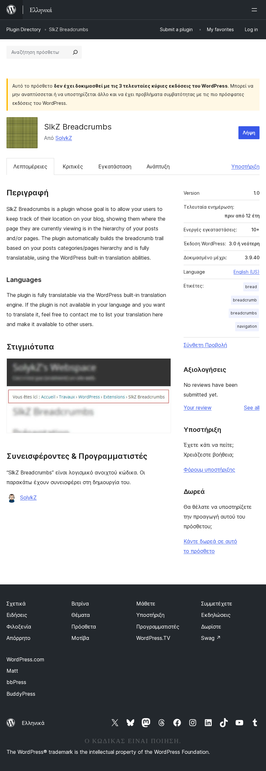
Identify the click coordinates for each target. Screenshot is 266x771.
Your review (198, 407)
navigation (247, 326)
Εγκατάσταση (114, 166)
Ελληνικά (33, 723)
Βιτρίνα (80, 603)
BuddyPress (20, 694)
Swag (211, 638)
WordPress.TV (153, 638)
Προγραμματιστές (157, 626)
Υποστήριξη (245, 166)
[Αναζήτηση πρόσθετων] (75, 52)
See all (252, 407)
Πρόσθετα (83, 626)
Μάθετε (145, 603)
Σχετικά (16, 603)
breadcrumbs (244, 313)
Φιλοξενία (18, 626)
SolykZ (63, 138)
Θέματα (80, 615)
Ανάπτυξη (158, 166)
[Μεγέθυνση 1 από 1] (162, 367)
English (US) (247, 272)
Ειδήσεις (16, 615)
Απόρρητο (18, 638)
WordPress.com (25, 659)
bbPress (16, 682)
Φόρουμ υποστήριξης (209, 469)
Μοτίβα (80, 638)
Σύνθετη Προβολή (205, 345)
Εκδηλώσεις (216, 615)
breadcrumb (245, 300)
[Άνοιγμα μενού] (255, 9)
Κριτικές (73, 166)
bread (251, 286)
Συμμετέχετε (216, 603)
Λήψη (249, 132)
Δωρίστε (211, 626)
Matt (12, 670)
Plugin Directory (23, 29)
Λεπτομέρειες (30, 166)
